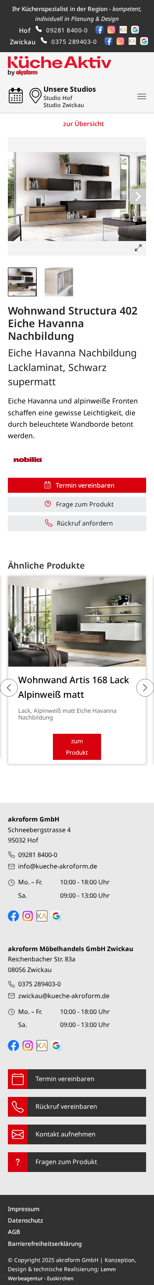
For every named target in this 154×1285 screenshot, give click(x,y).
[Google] (137, 31)
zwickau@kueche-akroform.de (63, 995)
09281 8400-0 (67, 30)
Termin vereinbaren (65, 1078)
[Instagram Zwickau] (27, 1045)
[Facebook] (101, 31)
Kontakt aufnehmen (66, 1134)
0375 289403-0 (74, 41)
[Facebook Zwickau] (13, 1045)
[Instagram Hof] (27, 915)
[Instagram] (113, 31)
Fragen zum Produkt (66, 1161)
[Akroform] (59, 66)
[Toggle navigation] (141, 96)
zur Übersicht (83, 123)
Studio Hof (57, 98)
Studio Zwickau (63, 105)
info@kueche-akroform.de (57, 866)
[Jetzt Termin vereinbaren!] (18, 96)
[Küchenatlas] (125, 31)
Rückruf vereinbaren (66, 1106)
